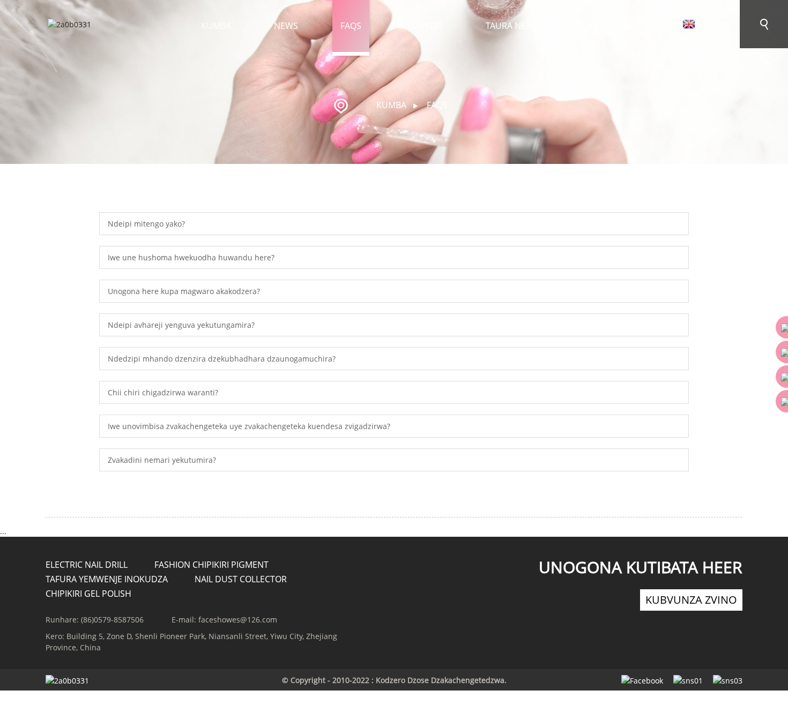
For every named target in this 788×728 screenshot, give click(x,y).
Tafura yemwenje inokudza (107, 579)
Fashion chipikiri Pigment (211, 565)
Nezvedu (423, 26)
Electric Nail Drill (87, 565)
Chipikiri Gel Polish (88, 593)
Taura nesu (511, 26)
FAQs (350, 26)
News (286, 26)
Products (602, 26)
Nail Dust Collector (241, 579)
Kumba (216, 26)
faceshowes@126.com (237, 619)
